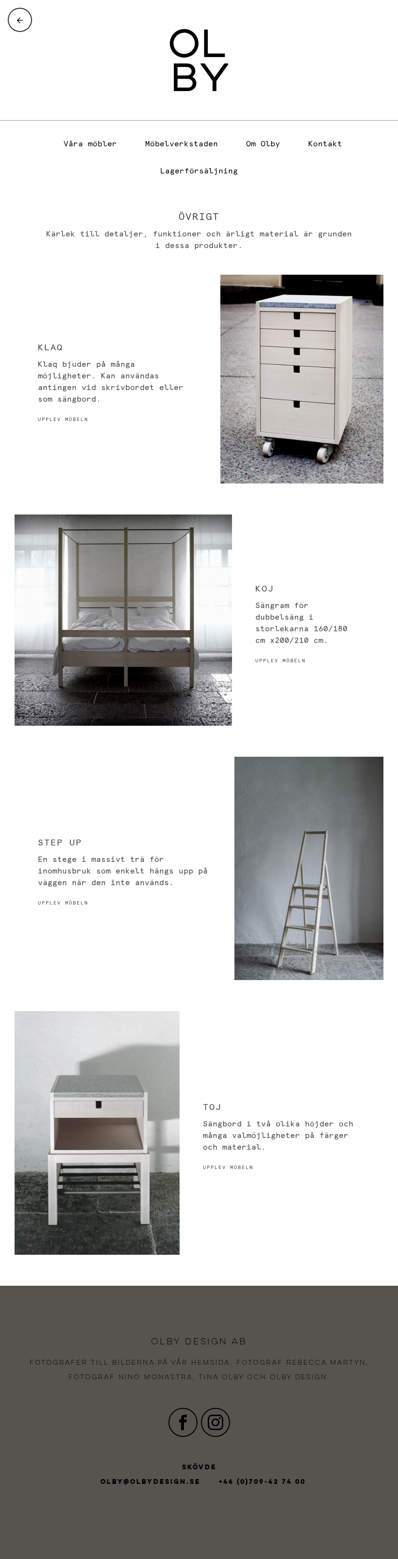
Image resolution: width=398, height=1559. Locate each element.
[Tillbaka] (20, 20)
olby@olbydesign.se (150, 1482)
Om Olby (263, 144)
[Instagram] (215, 1422)
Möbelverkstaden (181, 144)
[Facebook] (183, 1422)
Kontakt (325, 144)
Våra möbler (90, 144)
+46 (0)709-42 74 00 (262, 1482)
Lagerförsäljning (199, 171)
